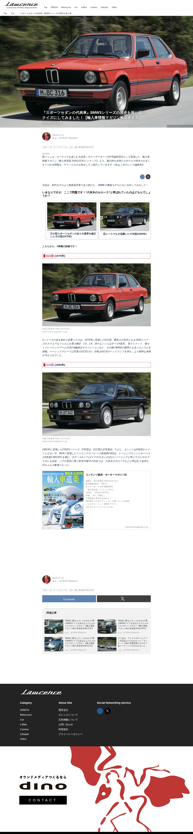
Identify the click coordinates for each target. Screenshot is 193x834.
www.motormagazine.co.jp (54, 331)
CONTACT (43, 800)
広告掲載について (68, 719)
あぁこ (55, 138)
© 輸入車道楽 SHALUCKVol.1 (180, 126)
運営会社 (63, 710)
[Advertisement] (64, 551)
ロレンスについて (68, 715)
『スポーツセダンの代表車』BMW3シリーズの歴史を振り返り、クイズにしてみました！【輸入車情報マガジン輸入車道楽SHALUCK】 (95, 117)
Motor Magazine (70, 138)
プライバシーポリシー (71, 734)
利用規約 (63, 729)
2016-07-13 (58, 135)
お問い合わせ (66, 724)
